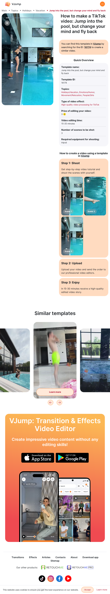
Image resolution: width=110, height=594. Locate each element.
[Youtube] (68, 578)
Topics (14, 10)
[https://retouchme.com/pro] (80, 567)
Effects (33, 557)
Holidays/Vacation (69, 92)
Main (4, 10)
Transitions (18, 557)
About (74, 557)
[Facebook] (59, 578)
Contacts (60, 557)
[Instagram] (51, 578)
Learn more (55, 392)
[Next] (59, 402)
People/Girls (88, 95)
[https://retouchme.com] (52, 567)
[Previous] (50, 402)
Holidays (26, 10)
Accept (87, 590)
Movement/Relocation (71, 95)
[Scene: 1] (72, 196)
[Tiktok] (42, 578)
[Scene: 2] (95, 196)
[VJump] (13, 3)
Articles (46, 557)
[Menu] (102, 4)
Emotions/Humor (86, 92)
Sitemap (55, 560)
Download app (90, 557)
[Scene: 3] (72, 236)
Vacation (40, 10)
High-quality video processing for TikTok (80, 104)
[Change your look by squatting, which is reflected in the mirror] (39, 506)
